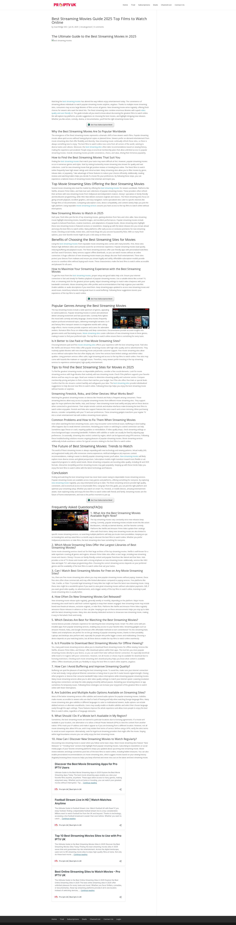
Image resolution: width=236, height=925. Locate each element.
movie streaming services (86, 205)
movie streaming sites (87, 345)
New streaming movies (129, 456)
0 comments (99, 27)
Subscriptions (144, 5)
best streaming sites (94, 147)
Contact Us (179, 5)
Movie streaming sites (91, 333)
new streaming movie (60, 483)
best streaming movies (72, 101)
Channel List (166, 5)
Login (118, 919)
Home (125, 5)
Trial (133, 5)
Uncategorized (86, 27)
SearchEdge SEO (60, 27)
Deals (155, 5)
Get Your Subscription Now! (101, 125)
